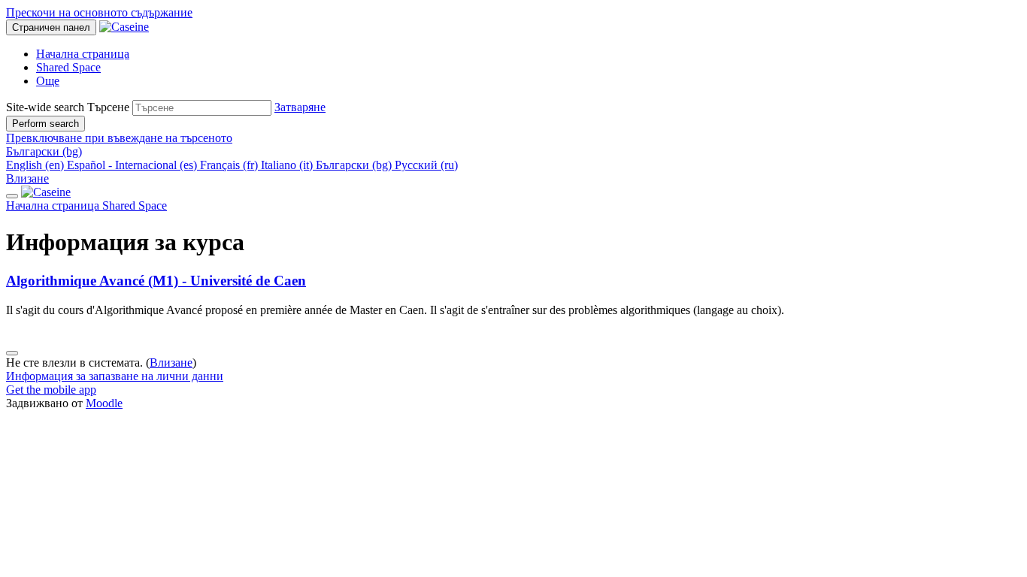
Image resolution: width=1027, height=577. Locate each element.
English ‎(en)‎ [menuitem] (36, 165)
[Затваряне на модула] (12, 196)
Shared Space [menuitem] (68, 67)
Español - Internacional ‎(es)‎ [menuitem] (133, 165)
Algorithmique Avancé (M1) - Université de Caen (156, 280)
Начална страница (54, 205)
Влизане (27, 178)
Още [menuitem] (47, 80)
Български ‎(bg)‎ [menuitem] (355, 165)
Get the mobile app (51, 389)
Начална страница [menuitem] (82, 53)
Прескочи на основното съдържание (99, 12)
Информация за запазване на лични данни (114, 376)
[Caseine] (46, 192)
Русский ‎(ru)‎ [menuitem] (426, 165)
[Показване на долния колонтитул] (12, 353)
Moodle (104, 403)
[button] (300, 107)
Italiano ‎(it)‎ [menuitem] (288, 165)
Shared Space (134, 205)
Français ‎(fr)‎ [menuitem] (230, 165)
